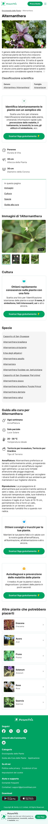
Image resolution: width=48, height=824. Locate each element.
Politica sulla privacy (11, 768)
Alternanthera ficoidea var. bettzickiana (22, 370)
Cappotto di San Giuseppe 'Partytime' (21, 375)
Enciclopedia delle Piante (11, 11)
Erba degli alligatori (12, 353)
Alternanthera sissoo (13, 381)
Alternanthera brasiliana (15, 342)
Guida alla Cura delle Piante (14, 758)
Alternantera (9, 364)
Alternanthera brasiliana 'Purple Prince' (22, 386)
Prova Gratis (35, 4)
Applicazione (33, 758)
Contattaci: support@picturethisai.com (19, 787)
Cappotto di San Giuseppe (16, 336)
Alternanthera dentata (14, 392)
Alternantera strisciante (14, 347)
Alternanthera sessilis (13, 358)
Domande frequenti (10, 783)
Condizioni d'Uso (29, 768)
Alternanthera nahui (13, 397)
